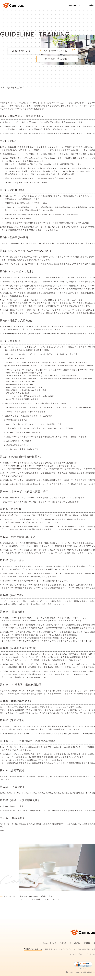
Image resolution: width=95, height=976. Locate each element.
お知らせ (63, 943)
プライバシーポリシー (77, 954)
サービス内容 (75, 943)
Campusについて (76, 5)
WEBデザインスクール (33, 949)
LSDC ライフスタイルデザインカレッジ (60, 949)
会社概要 (87, 943)
